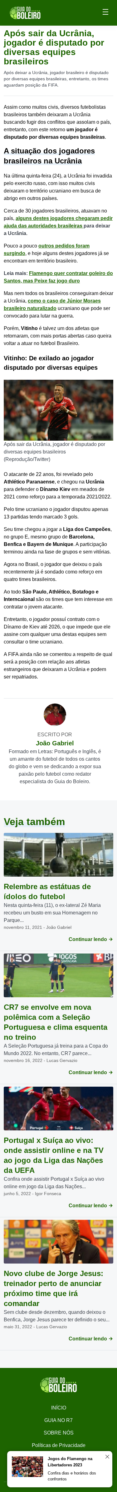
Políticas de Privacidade (58, 1445)
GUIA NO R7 (58, 1420)
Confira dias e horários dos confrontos (72, 1476)
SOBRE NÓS (59, 1432)
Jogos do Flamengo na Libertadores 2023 (70, 1461)
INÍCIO (58, 1407)
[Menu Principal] (105, 13)
